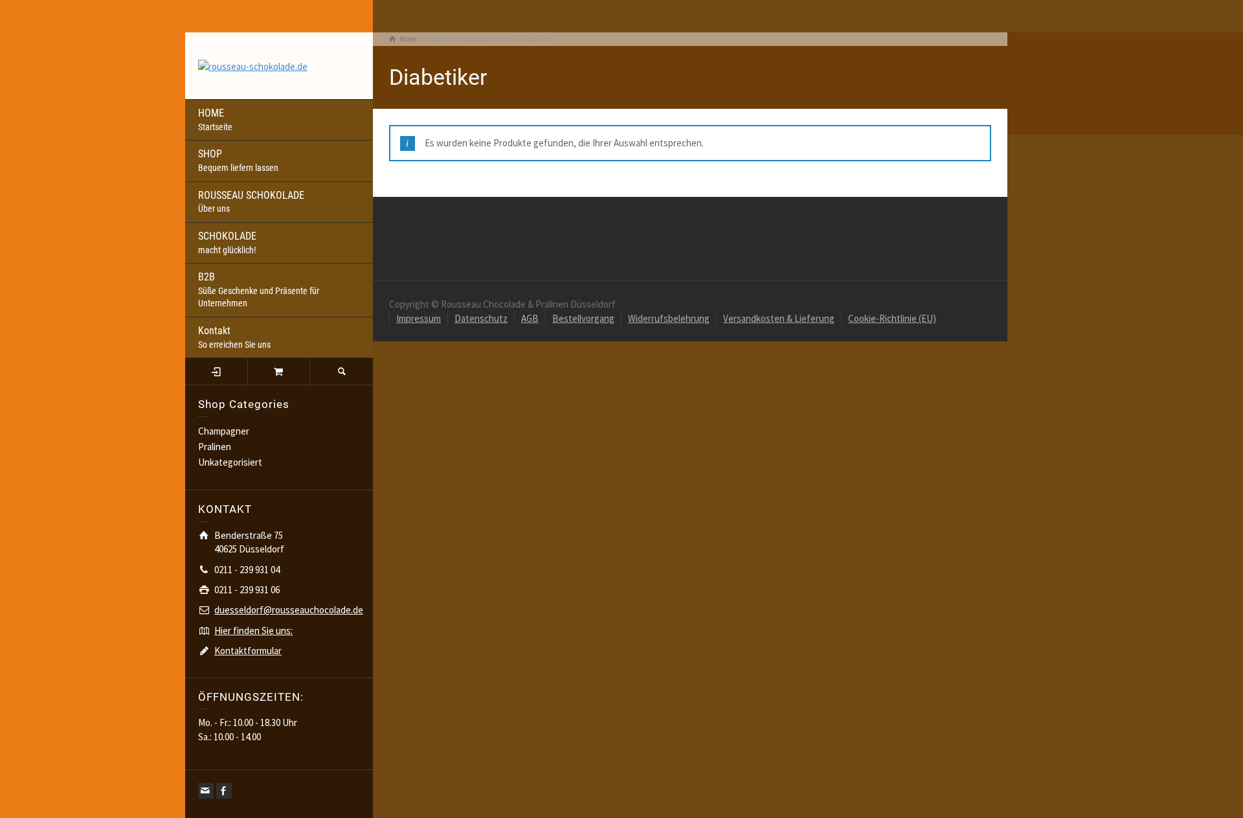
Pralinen (214, 446)
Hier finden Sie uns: (253, 630)
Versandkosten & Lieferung (778, 318)
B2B (258, 289)
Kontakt (234, 337)
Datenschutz (481, 318)
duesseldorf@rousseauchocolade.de (288, 610)
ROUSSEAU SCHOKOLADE (251, 201)
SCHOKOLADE (227, 242)
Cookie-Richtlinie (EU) (892, 318)
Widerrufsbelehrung (669, 318)
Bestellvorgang (583, 318)
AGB (530, 318)
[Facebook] (224, 791)
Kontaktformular (248, 650)
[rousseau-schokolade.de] (253, 65)
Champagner (223, 431)
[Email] (206, 791)
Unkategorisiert (230, 462)
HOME (215, 119)
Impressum (418, 318)
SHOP (238, 160)
